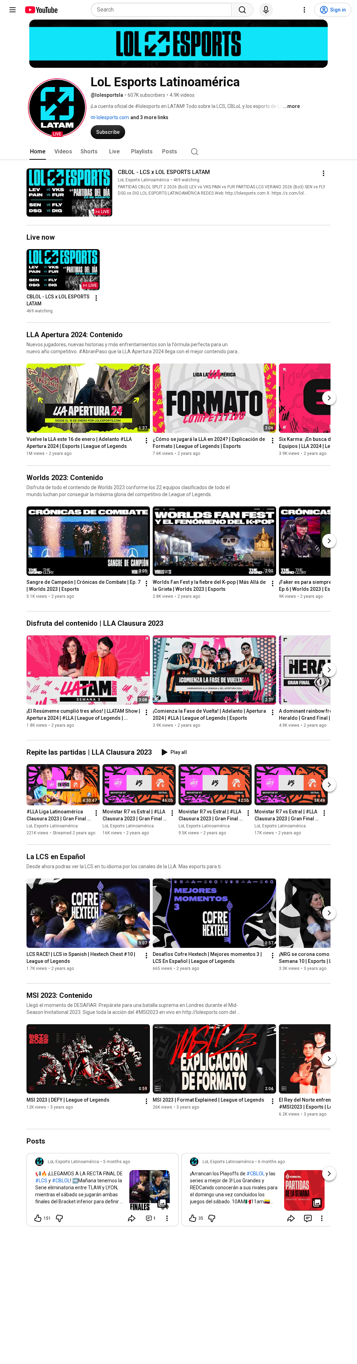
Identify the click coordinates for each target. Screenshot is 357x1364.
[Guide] (12, 10)
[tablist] (178, 151)
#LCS (41, 1180)
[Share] (132, 1218)
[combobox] (163, 10)
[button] (57, 108)
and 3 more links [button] (149, 117)
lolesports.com (112, 117)
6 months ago (271, 1161)
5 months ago (116, 1161)
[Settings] (304, 10)
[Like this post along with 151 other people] (38, 1218)
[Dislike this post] (59, 1218)
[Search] (242, 10)
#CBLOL (61, 1180)
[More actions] (324, 173)
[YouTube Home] (41, 10)
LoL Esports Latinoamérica (143, 179)
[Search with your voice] (266, 10)
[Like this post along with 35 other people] (192, 1218)
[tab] (37, 151)
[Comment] (308, 1218)
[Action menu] (167, 1218)
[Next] (329, 398)
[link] (102, 1192)
